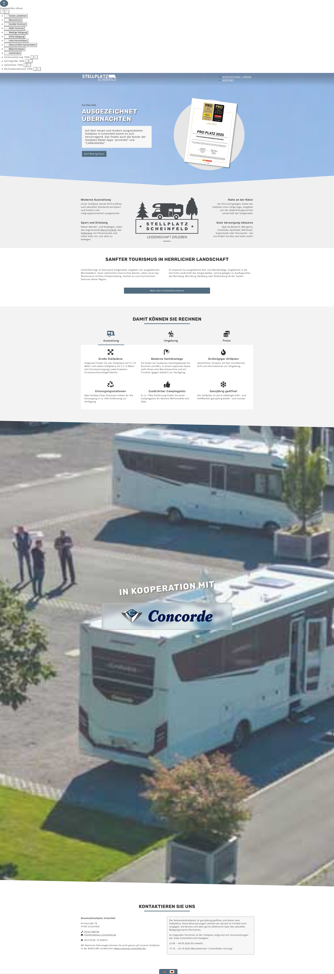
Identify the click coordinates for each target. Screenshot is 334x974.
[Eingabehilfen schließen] (7, 12)
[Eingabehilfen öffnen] (4, 3)
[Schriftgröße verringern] (26, 61)
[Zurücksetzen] (2, 12)
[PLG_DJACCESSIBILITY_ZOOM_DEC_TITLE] (32, 57)
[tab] (111, 337)
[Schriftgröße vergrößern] (30, 61)
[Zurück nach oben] (329, 958)
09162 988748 (91, 931)
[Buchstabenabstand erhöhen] (39, 69)
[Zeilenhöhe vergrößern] (29, 65)
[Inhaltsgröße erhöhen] (36, 57)
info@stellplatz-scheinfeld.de (100, 934)
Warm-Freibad (108, 230)
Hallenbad (86, 233)
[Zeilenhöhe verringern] (25, 65)
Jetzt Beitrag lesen (94, 153)
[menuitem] (237, 76)
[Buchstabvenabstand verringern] (35, 69)
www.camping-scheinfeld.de (129, 948)
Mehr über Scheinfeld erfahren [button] (167, 290)
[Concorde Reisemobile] (167, 616)
